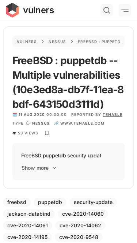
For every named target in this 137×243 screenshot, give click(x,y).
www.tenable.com (82, 123)
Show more (35, 168)
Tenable (112, 114)
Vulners (27, 41)
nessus (41, 123)
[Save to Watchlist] (47, 133)
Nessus (57, 41)
